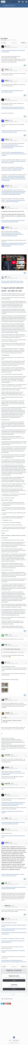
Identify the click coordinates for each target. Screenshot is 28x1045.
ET (13, 1)
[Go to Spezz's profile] (2, 818)
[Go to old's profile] (2, 46)
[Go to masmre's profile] (2, 69)
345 (12, 767)
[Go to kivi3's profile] (2, 277)
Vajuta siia (14, 980)
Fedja (5, 40)
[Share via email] (8, 1004)
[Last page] (26, 43)
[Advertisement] (14, 22)
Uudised (15, 40)
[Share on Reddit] (6, 1004)
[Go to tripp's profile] (2, 645)
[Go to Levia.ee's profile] (2, 81)
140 (9, 644)
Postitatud (11, 47)
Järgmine (23, 42)
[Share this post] (25, 47)
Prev (4, 42)
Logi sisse (14, 989)
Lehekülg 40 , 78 (14, 42)
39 (11, 69)
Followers (13, 994)
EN (15, 1)
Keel (10, 1040)
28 (10, 634)
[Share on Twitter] (2, 1004)
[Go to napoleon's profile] (2, 767)
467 (10, 818)
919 (9, 46)
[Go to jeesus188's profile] (2, 755)
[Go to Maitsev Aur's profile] (2, 906)
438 (12, 754)
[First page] (1, 43)
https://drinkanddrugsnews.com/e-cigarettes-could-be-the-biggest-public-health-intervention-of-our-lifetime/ (13, 154)
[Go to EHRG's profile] (2, 699)
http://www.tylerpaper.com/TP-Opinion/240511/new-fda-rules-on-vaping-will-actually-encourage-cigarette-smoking (12, 146)
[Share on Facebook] (4, 1004)
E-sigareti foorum (9, 5)
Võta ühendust (16, 1040)
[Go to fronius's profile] (2, 635)
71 (10, 699)
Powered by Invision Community (14, 1042)
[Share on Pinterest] (10, 1004)
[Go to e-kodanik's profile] (2, 713)
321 (13, 905)
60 (11, 80)
